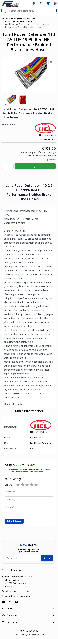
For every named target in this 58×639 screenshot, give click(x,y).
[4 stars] (31, 485)
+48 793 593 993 (20, 591)
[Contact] (33, 3)
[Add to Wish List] (50, 61)
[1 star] (18, 485)
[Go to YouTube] (17, 602)
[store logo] (10, 4)
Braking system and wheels (23, 18)
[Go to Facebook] (3, 602)
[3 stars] (27, 485)
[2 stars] (22, 485)
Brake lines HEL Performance (18, 21)
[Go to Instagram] (10, 602)
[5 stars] (36, 485)
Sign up (47, 558)
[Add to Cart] (35, 166)
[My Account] (41, 3)
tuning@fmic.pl (24, 596)
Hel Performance (47, 134)
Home (5, 18)
